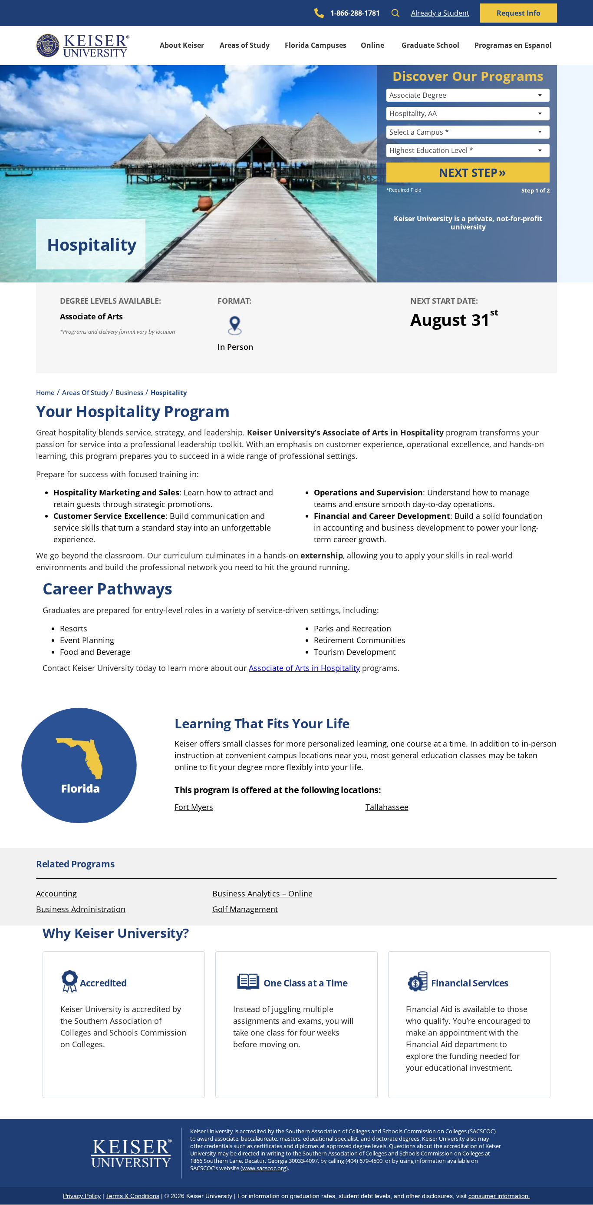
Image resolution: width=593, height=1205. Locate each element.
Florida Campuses (315, 45)
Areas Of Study (86, 392)
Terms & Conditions (132, 1195)
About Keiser (182, 45)
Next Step (468, 172)
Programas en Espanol (513, 45)
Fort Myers (194, 807)
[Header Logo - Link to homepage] (82, 45)
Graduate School (430, 45)
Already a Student (440, 13)
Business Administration (80, 909)
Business (129, 392)
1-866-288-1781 (355, 13)
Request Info (518, 13)
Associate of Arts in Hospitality (304, 668)
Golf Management (245, 909)
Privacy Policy (82, 1195)
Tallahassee (387, 807)
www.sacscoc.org (264, 1168)
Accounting (56, 893)
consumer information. (499, 1195)
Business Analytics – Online (262, 893)
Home (45, 392)
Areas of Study (245, 45)
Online (372, 45)
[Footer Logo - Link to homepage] (131, 1153)
